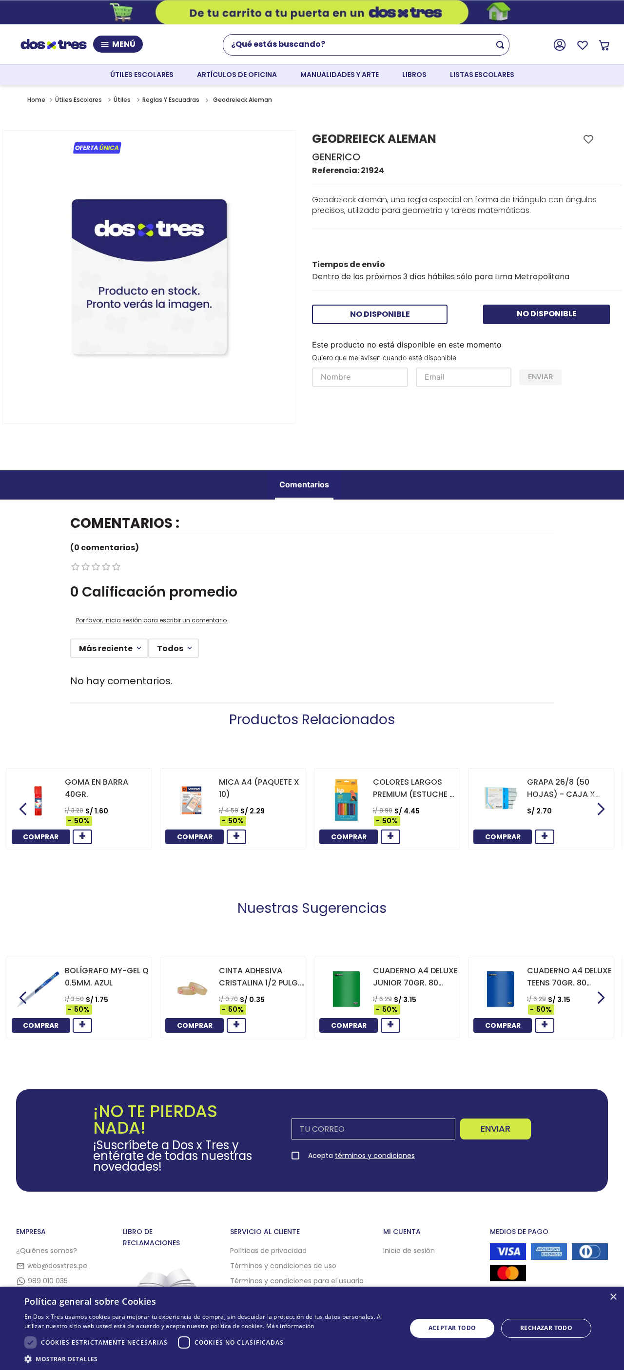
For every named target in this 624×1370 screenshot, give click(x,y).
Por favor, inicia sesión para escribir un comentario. (152, 620)
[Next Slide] (601, 809)
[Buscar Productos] (502, 45)
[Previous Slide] (23, 809)
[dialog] (312, 1328)
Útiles (122, 100)
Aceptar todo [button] (452, 1328)
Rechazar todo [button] (546, 1328)
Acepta (361, 1155)
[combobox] (371, 45)
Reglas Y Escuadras (170, 100)
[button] (209, 1358)
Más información (290, 1326)
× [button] (613, 1297)
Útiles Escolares (78, 100)
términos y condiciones (375, 1155)
